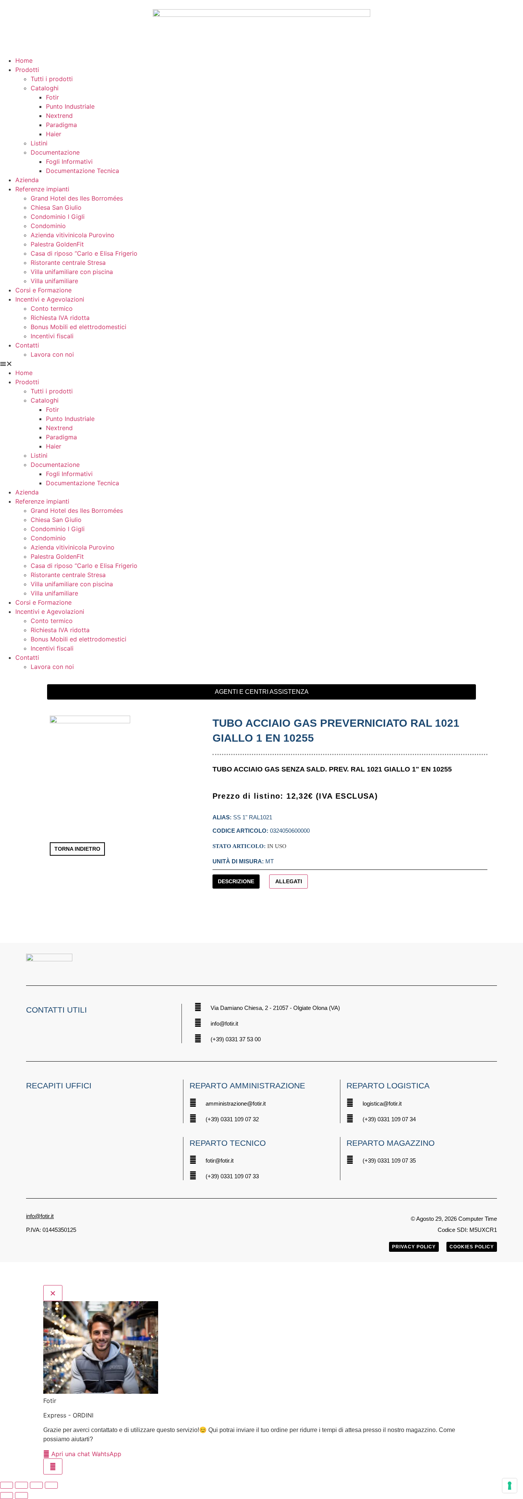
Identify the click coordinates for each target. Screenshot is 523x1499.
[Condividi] (36, 1485)
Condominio (48, 226)
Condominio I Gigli (58, 216)
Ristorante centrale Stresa (68, 262)
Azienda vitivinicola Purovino (72, 235)
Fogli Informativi (69, 161)
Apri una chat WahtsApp (85, 1454)
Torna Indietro (77, 849)
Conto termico (52, 308)
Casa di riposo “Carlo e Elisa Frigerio (84, 253)
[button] (261, 363)
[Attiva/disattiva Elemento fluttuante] (52, 1466)
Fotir (52, 97)
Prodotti (27, 69)
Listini (39, 143)
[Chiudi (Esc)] (51, 1485)
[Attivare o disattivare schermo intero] (21, 1485)
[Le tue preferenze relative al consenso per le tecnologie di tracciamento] (509, 1485)
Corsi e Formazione (43, 290)
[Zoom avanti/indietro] (6, 1485)
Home (24, 60)
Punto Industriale (70, 106)
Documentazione (55, 152)
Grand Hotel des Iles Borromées (77, 198)
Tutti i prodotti (52, 79)
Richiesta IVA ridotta (60, 317)
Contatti (27, 345)
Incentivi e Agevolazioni (49, 299)
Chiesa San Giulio (56, 207)
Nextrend (59, 115)
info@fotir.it (40, 1216)
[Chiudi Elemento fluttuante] (52, 1293)
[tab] (236, 881)
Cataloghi (45, 88)
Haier (53, 134)
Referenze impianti (42, 189)
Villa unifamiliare (54, 281)
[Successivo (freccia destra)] (21, 1495)
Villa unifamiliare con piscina (72, 272)
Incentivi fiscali (52, 336)
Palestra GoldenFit (57, 244)
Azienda (27, 180)
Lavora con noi (52, 354)
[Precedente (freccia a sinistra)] (6, 1495)
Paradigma (61, 125)
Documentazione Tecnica (82, 171)
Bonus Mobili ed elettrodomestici (78, 327)
